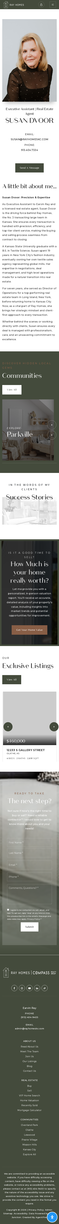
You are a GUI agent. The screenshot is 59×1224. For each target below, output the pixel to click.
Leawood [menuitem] (29, 1134)
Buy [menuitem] (29, 1086)
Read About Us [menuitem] (29, 1046)
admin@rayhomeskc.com (29, 1028)
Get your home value (29, 629)
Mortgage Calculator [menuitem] (29, 1110)
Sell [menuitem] (29, 1090)
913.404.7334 (29, 150)
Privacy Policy (33, 919)
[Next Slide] (51, 435)
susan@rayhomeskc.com (29, 139)
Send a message (29, 167)
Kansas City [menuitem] (29, 1149)
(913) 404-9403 (29, 1017)
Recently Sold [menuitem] (29, 1105)
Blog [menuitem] (29, 1066)
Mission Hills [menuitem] (29, 1144)
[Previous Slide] (51, 425)
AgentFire (41, 1217)
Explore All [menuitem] (29, 1154)
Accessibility (21, 1213)
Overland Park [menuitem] (29, 1125)
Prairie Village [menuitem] (30, 1139)
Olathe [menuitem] (30, 1130)
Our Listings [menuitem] (30, 1061)
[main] (29, 482)
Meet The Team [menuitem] (29, 1051)
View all (12, 389)
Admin (48, 1210)
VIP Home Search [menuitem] (29, 1095)
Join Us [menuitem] (29, 1056)
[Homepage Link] (13, 4)
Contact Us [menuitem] (29, 1071)
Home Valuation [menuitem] (29, 1100)
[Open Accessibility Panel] (52, 1217)
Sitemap (8, 1213)
